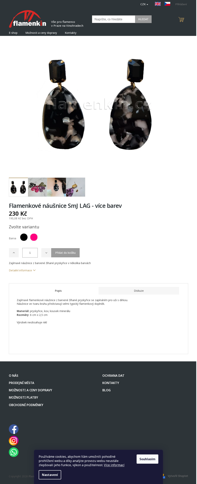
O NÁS (13, 375)
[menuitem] (13, 33)
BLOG (106, 390)
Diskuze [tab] (139, 290)
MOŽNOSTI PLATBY (23, 397)
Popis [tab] (58, 290)
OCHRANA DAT (113, 375)
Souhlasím (147, 459)
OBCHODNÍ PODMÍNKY (26, 405)
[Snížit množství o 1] (46, 252)
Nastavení (50, 475)
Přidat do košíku (65, 252)
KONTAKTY (110, 383)
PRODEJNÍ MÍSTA (21, 383)
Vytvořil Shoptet (178, 476)
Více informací (114, 465)
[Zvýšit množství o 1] (14, 252)
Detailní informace (20, 270)
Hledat (143, 19)
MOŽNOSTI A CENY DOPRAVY (30, 390)
